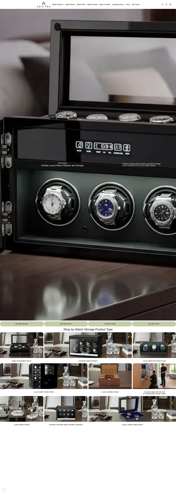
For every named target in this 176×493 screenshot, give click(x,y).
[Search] (162, 4)
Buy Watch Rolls (154, 324)
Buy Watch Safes (110, 324)
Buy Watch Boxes (66, 324)
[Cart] (170, 4)
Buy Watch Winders (22, 324)
